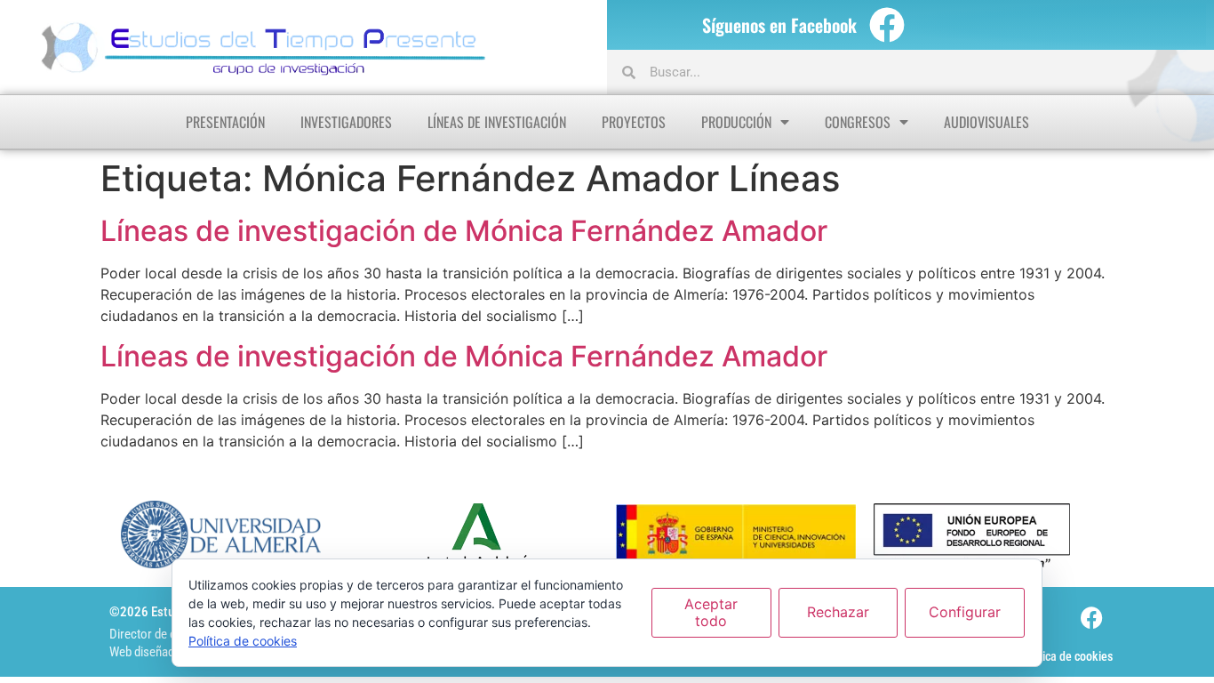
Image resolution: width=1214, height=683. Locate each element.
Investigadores (346, 122)
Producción (736, 122)
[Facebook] (887, 25)
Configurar (965, 612)
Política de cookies (1066, 656)
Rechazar (838, 612)
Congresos (858, 122)
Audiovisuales (986, 122)
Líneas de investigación (496, 122)
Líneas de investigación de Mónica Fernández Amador (463, 230)
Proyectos (634, 122)
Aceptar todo (711, 612)
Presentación (225, 122)
